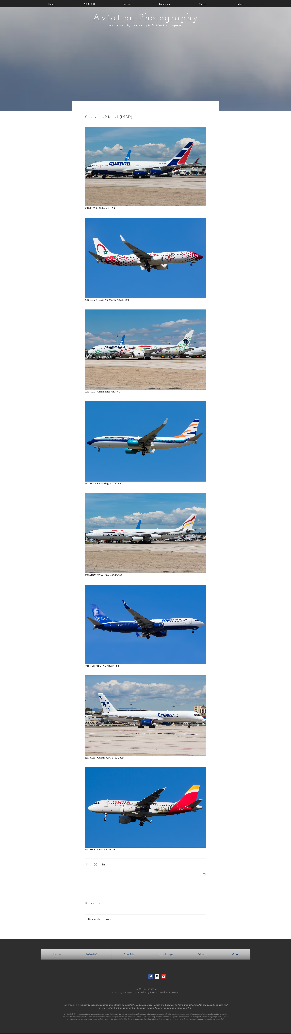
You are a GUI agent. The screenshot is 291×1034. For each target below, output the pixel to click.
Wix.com (174, 992)
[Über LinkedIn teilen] (103, 864)
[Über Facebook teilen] (86, 864)
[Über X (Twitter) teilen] (95, 864)
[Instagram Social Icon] (157, 976)
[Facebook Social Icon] (150, 976)
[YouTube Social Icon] (163, 976)
